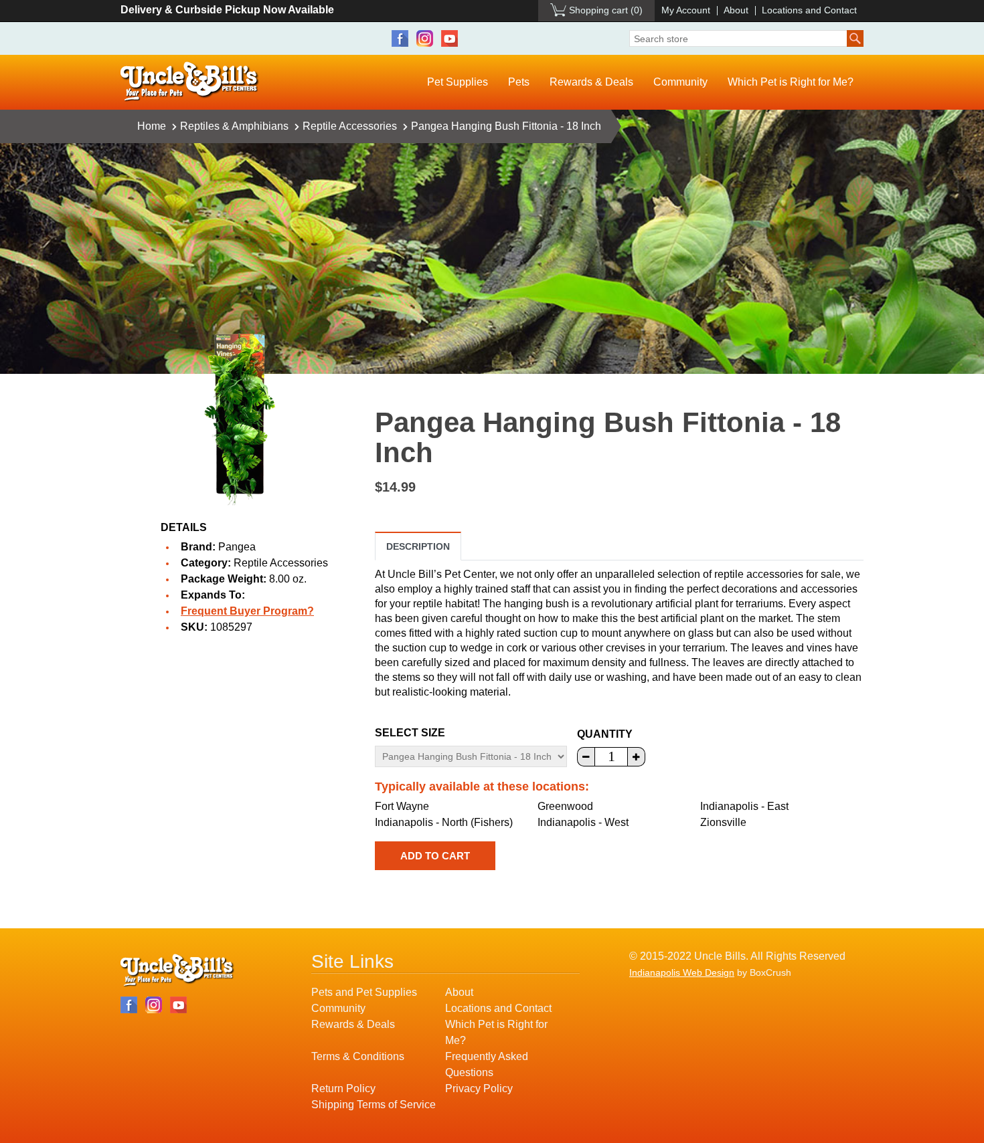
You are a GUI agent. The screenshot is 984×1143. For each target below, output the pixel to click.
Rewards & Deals (591, 82)
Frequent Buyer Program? (247, 611)
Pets (518, 82)
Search (855, 38)
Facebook (400, 38)
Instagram (424, 38)
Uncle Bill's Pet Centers (189, 82)
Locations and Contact (809, 10)
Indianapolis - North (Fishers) (444, 822)
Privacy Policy (479, 1088)
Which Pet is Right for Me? (790, 82)
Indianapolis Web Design (681, 972)
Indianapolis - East (744, 806)
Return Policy (343, 1088)
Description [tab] (418, 546)
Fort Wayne (402, 806)
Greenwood (565, 806)
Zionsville (723, 822)
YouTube (449, 38)
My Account (685, 10)
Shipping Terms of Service (373, 1104)
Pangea (237, 546)
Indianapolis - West (583, 822)
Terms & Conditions (357, 1056)
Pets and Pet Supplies (364, 992)
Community (680, 82)
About (736, 10)
